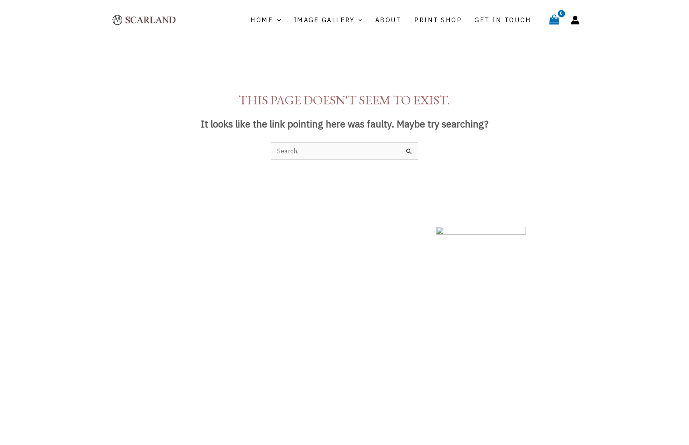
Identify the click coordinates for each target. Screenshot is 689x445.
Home (261, 20)
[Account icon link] (575, 20)
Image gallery (324, 20)
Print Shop (438, 20)
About (388, 20)
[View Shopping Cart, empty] (554, 20)
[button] (277, 20)
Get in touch (502, 20)
